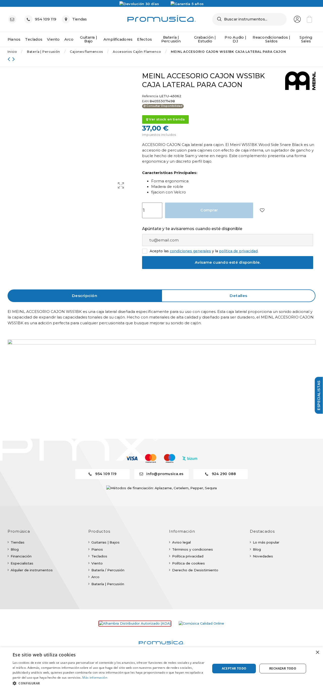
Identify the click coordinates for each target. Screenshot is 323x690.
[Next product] (13, 59)
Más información (94, 677)
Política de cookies (188, 563)
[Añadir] (262, 210)
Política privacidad (187, 556)
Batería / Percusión (107, 570)
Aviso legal (181, 542)
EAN (145, 101)
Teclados (99, 556)
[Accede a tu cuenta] (297, 19)
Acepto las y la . (204, 251)
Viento (97, 563)
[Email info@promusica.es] (13, 19)
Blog (15, 549)
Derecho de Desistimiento (195, 570)
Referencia (150, 96)
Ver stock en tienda (166, 119)
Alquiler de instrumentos (32, 570)
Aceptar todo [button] (234, 668)
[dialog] (161, 668)
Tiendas (17, 542)
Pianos (97, 549)
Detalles (238, 295)
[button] (109, 683)
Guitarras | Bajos (105, 542)
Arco (95, 577)
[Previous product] (10, 59)
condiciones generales (190, 251)
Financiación (21, 556)
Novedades (263, 556)
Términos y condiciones (192, 549)
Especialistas (22, 563)
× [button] (317, 652)
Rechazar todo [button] (282, 668)
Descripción (84, 295)
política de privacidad (238, 251)
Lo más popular (266, 542)
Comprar (209, 210)
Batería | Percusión (107, 584)
